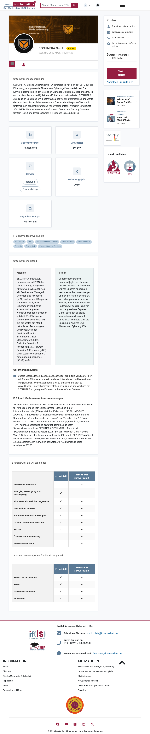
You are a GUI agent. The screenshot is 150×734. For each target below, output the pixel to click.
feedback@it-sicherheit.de (107, 653)
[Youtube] (66, 724)
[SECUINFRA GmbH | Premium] (24, 43)
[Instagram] (83, 724)
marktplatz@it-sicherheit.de (102, 633)
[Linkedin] (75, 724)
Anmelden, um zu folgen (120, 82)
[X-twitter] (92, 724)
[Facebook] (57, 724)
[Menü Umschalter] (122, 5)
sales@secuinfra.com (122, 32)
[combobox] (55, 5)
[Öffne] (89, 5)
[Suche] (74, 5)
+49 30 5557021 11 (121, 37)
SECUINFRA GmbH (57, 48)
